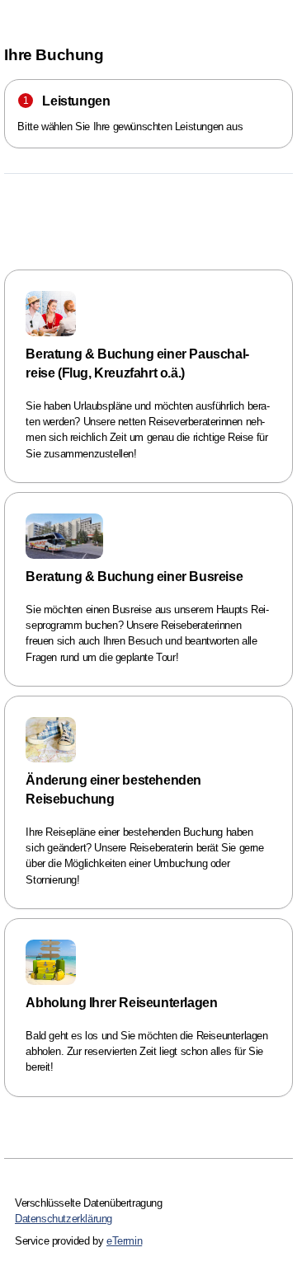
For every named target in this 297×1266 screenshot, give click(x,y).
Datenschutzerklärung (63, 1218)
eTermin (124, 1241)
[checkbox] (148, 376)
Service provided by (78, 1241)
